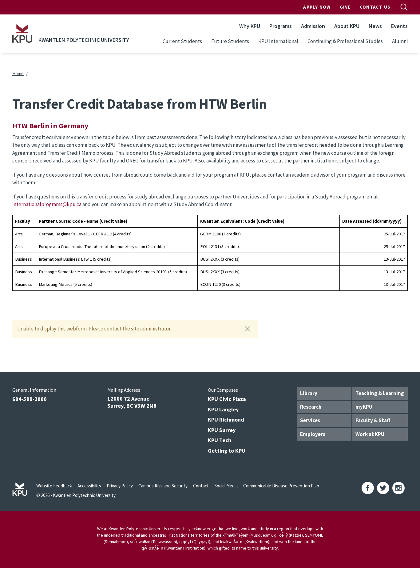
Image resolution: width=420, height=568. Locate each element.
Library (308, 393)
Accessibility (89, 486)
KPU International (278, 41)
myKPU (363, 406)
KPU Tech (219, 440)
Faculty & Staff (372, 420)
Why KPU (249, 26)
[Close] (247, 329)
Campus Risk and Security (163, 486)
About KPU (346, 26)
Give (345, 7)
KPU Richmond (226, 419)
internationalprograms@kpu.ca (46, 204)
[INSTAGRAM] (398, 488)
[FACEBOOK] (368, 488)
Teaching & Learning (379, 393)
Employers (312, 434)
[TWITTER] (383, 488)
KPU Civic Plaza (227, 398)
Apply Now (317, 7)
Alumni (400, 41)
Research (311, 406)
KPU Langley (223, 409)
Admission (313, 26)
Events (399, 26)
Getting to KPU (226, 450)
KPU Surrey (222, 430)
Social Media (226, 486)
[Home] (22, 33)
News (375, 26)
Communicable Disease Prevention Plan (281, 486)
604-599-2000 (29, 398)
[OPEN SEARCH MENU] (404, 7)
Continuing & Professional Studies (345, 41)
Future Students (230, 41)
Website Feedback (54, 486)
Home (18, 73)
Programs (280, 26)
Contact (201, 486)
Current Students (182, 41)
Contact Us (375, 7)
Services (310, 420)
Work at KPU (369, 434)
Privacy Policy (120, 486)
